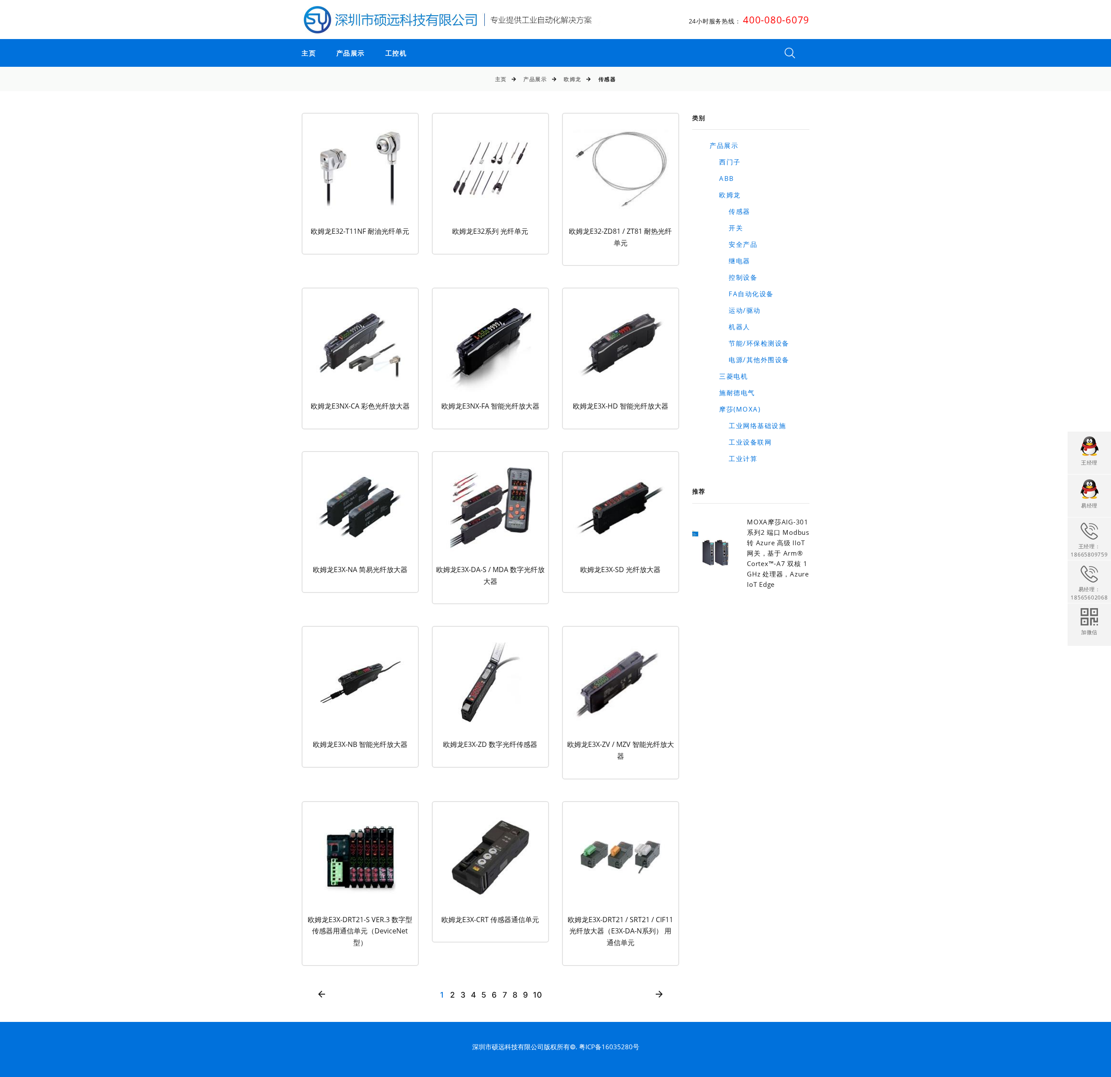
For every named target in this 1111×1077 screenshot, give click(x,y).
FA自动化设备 (742, 293)
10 (537, 994)
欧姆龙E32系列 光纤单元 (490, 231)
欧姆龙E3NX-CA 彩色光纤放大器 (360, 406)
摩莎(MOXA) (735, 409)
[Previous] (322, 995)
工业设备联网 (741, 442)
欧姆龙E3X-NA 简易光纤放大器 (360, 569)
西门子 (725, 161)
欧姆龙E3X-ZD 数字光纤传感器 (490, 744)
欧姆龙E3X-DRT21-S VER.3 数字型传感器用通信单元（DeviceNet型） (360, 931)
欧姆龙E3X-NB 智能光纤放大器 (360, 744)
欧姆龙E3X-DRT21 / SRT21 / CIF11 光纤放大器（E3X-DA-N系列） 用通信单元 (620, 931)
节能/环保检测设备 (749, 343)
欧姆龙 (573, 79)
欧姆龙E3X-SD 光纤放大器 (620, 569)
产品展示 (350, 53)
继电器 (730, 260)
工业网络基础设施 (748, 425)
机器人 (730, 326)
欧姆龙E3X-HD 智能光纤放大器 (620, 406)
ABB (722, 178)
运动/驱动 (735, 310)
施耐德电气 (732, 392)
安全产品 (733, 244)
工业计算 (733, 458)
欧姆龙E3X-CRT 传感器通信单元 (490, 919)
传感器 (730, 211)
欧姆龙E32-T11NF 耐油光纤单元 (360, 231)
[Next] (659, 995)
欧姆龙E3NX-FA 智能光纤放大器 (490, 406)
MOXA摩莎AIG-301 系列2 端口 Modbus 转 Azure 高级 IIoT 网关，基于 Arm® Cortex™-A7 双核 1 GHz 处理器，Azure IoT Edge (778, 553)
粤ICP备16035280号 (609, 1046)
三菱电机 (729, 376)
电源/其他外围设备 (749, 359)
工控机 (396, 53)
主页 (309, 53)
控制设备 (733, 277)
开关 (726, 227)
